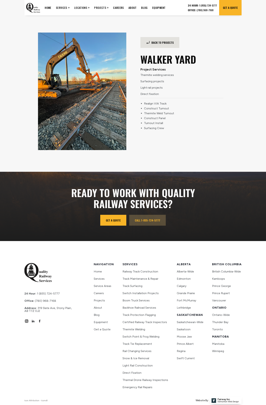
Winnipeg (218, 351)
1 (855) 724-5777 (42, 293)
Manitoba (218, 343)
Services (99, 278)
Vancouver (219, 300)
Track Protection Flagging (139, 315)
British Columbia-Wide (226, 271)
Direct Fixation (132, 372)
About (98, 307)
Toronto (217, 329)
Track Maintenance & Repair (140, 278)
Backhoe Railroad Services (139, 307)
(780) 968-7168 (40, 300)
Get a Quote (102, 329)
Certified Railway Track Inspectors (145, 322)
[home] (33, 7)
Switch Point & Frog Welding (141, 336)
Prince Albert (185, 343)
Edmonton (184, 278)
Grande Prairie (186, 293)
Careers (99, 293)
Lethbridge (184, 307)
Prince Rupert (221, 293)
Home (98, 271)
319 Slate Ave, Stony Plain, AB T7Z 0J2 (48, 309)
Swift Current (186, 358)
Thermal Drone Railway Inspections (145, 380)
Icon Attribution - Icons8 (36, 400)
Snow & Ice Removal (136, 358)
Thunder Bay (220, 322)
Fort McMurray (186, 300)
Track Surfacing (132, 286)
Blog (97, 315)
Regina (181, 351)
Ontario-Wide (221, 315)
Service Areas (102, 286)
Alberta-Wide (185, 271)
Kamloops (218, 278)
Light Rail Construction (138, 365)
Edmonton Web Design (228, 401)
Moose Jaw (184, 336)
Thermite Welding (134, 329)
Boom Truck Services (136, 300)
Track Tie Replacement (137, 344)
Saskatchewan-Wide (190, 322)
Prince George (221, 286)
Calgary (181, 286)
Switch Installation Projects (141, 293)
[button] (62, 7)
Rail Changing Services (137, 351)
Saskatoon (184, 329)
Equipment (101, 322)
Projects (99, 300)
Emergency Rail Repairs (137, 387)
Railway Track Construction (140, 271)
